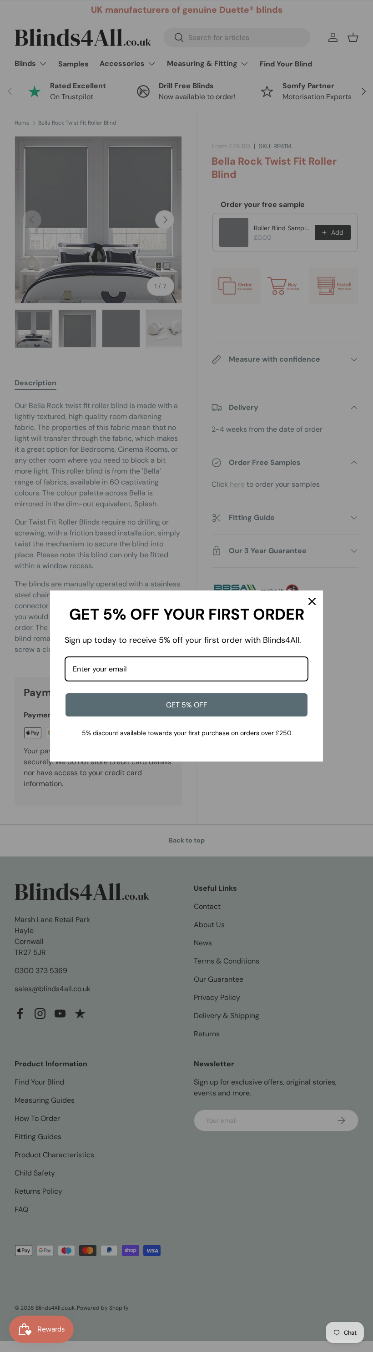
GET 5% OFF (186, 705)
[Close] (312, 601)
